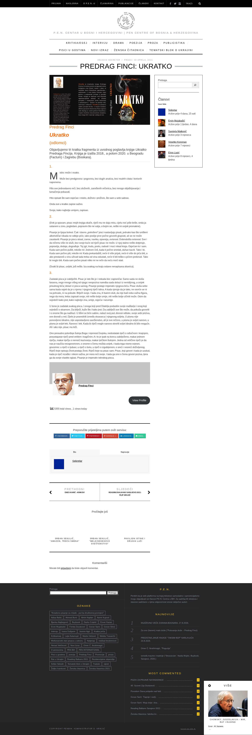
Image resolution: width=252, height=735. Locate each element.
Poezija (136, 43)
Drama (118, 43)
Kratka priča (99, 631)
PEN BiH (71, 650)
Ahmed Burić (71, 617)
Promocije (99, 654)
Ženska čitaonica (129, 50)
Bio (74, 452)
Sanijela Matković (177, 131)
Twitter (78, 436)
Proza (153, 43)
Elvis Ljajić (174, 152)
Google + (111, 436)
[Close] (209, 685)
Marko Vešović (89, 636)
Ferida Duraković (77, 627)
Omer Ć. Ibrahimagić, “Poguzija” (156, 648)
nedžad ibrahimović (108, 641)
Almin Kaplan (87, 617)
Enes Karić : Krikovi (74, 490)
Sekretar (172, 110)
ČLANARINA (107, 3)
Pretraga (162, 80)
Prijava (56, 3)
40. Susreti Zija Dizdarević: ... (144, 685)
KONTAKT (159, 3)
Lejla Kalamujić (72, 636)
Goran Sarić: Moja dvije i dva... (145, 702)
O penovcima (57, 650)
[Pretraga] (195, 85)
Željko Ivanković (58, 668)
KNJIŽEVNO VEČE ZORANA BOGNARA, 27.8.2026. (165, 623)
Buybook (76, 622)
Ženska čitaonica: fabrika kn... (144, 714)
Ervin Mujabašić (176, 121)
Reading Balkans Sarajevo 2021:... (147, 708)
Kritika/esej (56, 636)
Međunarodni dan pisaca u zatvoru (67, 641)
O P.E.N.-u (89, 3)
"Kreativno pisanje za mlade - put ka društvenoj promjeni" (77, 613)
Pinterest (94, 436)
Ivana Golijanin (68, 631)
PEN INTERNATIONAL (89, 650)
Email (141, 436)
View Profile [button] (139, 400)
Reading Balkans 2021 (77, 659)
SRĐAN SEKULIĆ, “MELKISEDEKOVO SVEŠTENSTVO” (100, 541)
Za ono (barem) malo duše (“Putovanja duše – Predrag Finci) (169, 630)
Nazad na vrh (187, 729)
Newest (160, 104)
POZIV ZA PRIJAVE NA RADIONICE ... (148, 680)
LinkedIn (126, 436)
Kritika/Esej (76, 43)
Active (164, 104)
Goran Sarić (94, 627)
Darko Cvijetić (90, 622)
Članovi (144, 3)
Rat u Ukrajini (57, 659)
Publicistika (174, 43)
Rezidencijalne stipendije (103, 659)
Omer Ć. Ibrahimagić (93, 645)
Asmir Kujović (103, 617)
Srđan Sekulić (57, 664)
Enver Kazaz (106, 622)
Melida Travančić (107, 636)
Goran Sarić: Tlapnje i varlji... (144, 697)
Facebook (62, 436)
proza (110, 654)
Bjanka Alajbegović (59, 622)
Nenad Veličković (59, 645)
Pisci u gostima (72, 50)
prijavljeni (66, 568)
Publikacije (126, 3)
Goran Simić (109, 627)
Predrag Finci (86, 385)
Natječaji (91, 641)
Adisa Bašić (56, 617)
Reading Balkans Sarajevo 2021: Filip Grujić (125, 492)
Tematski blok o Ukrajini (171, 50)
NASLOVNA (72, 3)
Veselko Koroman (177, 142)
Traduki (96, 664)
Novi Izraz (100, 50)
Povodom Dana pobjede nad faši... (147, 691)
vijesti (106, 664)
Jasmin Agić (84, 631)
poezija (72, 654)
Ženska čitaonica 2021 (99, 668)
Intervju (100, 43)
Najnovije (125, 452)
